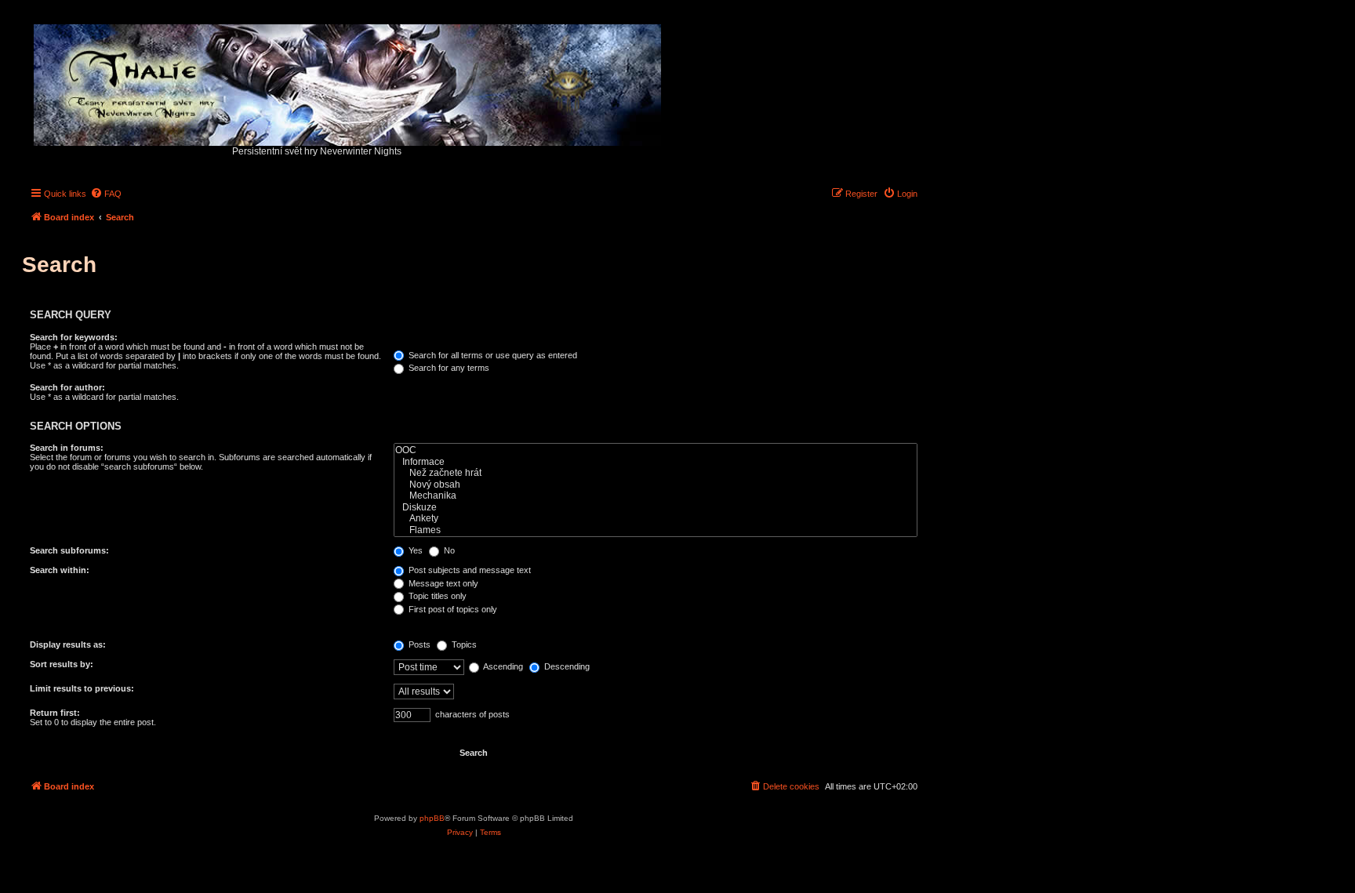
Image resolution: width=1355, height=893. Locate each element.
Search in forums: (67, 447)
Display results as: (68, 644)
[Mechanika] (655, 496)
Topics (463, 644)
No (448, 550)
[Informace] (655, 462)
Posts (418, 644)
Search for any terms (447, 367)
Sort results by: (61, 664)
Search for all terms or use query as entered (491, 355)
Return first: (55, 712)
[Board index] (348, 81)
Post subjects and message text (468, 570)
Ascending (502, 666)
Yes (414, 550)
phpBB (432, 818)
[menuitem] (106, 193)
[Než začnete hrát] (655, 473)
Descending (566, 666)
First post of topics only (451, 609)
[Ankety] (655, 519)
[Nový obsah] (655, 485)
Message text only (442, 583)
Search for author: (67, 387)
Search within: (59, 570)
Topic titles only (436, 596)
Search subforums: (69, 550)
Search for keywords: (74, 337)
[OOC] (655, 450)
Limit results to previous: (82, 688)
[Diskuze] (655, 508)
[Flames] (655, 530)
